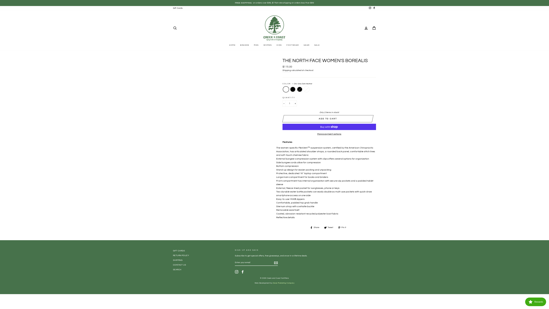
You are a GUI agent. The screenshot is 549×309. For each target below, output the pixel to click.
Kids (279, 45)
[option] (274, 3)
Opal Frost (306, 89)
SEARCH (177, 270)
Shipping (287, 70)
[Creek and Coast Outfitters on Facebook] (242, 272)
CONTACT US (179, 265)
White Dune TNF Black (300, 89)
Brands (244, 45)
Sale (317, 45)
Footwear (293, 45)
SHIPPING (177, 260)
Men (256, 45)
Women (267, 45)
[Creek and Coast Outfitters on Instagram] (236, 272)
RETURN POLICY (181, 255)
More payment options (329, 134)
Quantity (289, 98)
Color (297, 84)
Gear (307, 45)
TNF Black (293, 89)
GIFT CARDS (179, 251)
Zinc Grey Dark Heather (286, 89)
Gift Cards (178, 8)
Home (232, 45)
